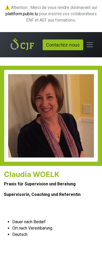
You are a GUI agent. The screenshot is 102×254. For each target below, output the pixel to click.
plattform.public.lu (21, 13)
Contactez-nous (63, 45)
